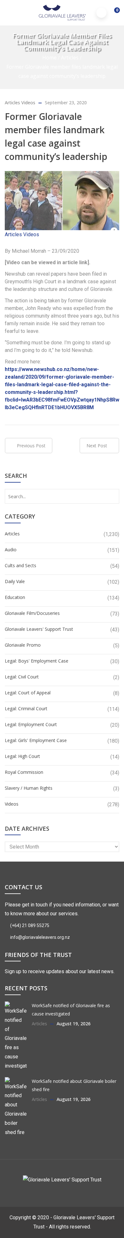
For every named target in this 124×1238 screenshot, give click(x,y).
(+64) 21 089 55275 (29, 925)
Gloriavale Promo (23, 645)
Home (49, 57)
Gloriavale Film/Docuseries (32, 613)
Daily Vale (15, 581)
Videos (28, 103)
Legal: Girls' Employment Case (36, 740)
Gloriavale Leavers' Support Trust (39, 629)
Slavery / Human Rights (28, 788)
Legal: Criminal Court (26, 708)
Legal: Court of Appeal (28, 693)
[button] (112, 13)
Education (15, 597)
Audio (11, 550)
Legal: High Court (22, 756)
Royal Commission (24, 772)
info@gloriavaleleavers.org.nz (39, 937)
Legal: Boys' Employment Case (36, 661)
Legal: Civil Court (22, 677)
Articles (70, 57)
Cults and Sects (20, 565)
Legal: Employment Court (31, 724)
